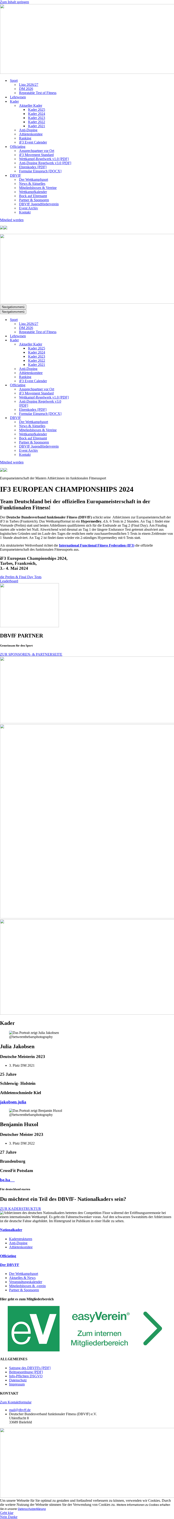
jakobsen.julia (13, 1102)
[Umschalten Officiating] (79, 385)
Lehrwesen (18, 97)
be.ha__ (7, 1179)
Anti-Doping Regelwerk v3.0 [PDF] (45, 163)
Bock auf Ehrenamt (33, 196)
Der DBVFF (9, 1265)
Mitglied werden (12, 220)
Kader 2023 (36, 118)
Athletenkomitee (31, 134)
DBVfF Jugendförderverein (39, 204)
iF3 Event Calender (33, 142)
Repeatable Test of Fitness (37, 93)
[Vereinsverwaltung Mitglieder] (87, 1350)
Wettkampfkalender (33, 192)
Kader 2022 (36, 122)
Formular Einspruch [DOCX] (40, 171)
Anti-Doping (28, 130)
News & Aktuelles (32, 184)
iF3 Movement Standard (36, 155)
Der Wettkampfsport (33, 179)
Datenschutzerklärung (32, 1509)
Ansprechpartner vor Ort (36, 151)
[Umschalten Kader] (79, 340)
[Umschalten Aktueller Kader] (79, 344)
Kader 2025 (36, 110)
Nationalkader (11, 1230)
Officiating (8, 1256)
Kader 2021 (36, 126)
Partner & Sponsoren (34, 200)
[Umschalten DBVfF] (79, 418)
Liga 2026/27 (28, 85)
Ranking (25, 138)
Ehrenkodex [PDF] (32, 167)
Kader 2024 (36, 114)
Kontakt (25, 212)
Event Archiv (28, 208)
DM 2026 (26, 89)
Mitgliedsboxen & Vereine (38, 188)
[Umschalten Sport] (79, 320)
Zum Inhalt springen (14, 2)
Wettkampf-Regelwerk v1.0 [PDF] (44, 159)
